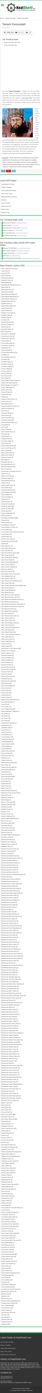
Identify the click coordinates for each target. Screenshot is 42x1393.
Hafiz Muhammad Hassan (9, 602)
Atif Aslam (4, 434)
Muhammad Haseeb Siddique (10, 949)
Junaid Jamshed (6, 744)
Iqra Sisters (4, 718)
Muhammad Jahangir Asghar (9, 977)
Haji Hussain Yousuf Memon (9, 648)
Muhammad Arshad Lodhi (8, 898)
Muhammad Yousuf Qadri (8, 1093)
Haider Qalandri (5, 646)
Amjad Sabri (4, 394)
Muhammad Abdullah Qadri (9, 856)
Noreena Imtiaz (5, 1112)
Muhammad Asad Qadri (8, 902)
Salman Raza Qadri (7, 1170)
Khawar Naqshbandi (7, 769)
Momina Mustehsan (7, 839)
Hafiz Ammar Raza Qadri (8, 557)
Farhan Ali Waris (6, 508)
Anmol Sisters (5, 401)
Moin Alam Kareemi (7, 830)
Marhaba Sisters (6, 809)
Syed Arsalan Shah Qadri (8, 1233)
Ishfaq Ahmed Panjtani (8, 723)
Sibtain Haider (5, 1200)
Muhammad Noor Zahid (8, 1016)
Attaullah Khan (5, 438)
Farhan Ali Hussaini (7, 504)
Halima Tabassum (6, 653)
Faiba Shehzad (5, 487)
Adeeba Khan (5, 317)
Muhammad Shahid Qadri (8, 1047)
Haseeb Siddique (6, 660)
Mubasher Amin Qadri (7, 842)
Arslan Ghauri (5, 415)
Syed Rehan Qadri (6, 1249)
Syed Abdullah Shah (7, 1219)
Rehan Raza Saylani (7, 1154)
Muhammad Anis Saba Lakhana (10, 884)
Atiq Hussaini (5, 436)
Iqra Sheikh (4, 716)
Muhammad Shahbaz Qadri (9, 1042)
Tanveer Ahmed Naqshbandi (9, 1273)
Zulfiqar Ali (4, 1324)
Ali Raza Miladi (5, 369)
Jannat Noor (4, 730)
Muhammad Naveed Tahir (8, 1012)
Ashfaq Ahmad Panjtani (8, 422)
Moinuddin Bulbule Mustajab (9, 835)
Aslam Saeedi (5, 429)
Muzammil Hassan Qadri (8, 1100)
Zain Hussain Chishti (7, 1312)
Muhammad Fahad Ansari (8, 921)
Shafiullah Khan (5, 1182)
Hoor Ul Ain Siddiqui (7, 685)
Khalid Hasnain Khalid (7, 762)
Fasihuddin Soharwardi (8, 518)
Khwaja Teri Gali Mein (17, 248)
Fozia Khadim (5, 529)
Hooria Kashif (5, 688)
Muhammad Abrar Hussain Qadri (10, 858)
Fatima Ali (4, 520)
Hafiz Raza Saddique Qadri (9, 623)
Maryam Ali (4, 811)
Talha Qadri (4, 1268)
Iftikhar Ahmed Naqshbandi (9, 699)
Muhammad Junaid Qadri (8, 981)
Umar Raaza (5, 1277)
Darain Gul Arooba (6, 476)
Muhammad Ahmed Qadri (8, 867)
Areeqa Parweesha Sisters (9, 406)
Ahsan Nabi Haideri (7, 343)
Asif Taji (3, 427)
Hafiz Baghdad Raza (7, 576)
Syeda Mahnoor (5, 1259)
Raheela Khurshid (6, 1133)
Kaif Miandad (5, 748)
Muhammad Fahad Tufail (8, 923)
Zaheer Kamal (5, 1310)
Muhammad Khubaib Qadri (9, 988)
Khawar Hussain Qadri (7, 767)
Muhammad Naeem (7, 1007)
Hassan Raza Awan (7, 676)
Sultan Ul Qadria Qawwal (8, 1212)
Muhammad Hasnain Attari (9, 951)
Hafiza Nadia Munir (6, 641)
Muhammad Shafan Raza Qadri (10, 1040)
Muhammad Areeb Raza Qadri (10, 888)
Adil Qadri (4, 320)
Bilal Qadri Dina (5, 462)
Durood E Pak (5, 212)
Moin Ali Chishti (5, 832)
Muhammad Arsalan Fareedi (9, 891)
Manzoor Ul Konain (6, 802)
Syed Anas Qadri (10, 18)
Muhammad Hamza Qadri (8, 944)
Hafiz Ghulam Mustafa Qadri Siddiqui (12, 585)
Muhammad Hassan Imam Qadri (10, 953)
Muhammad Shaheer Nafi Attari (10, 1044)
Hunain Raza (5, 695)
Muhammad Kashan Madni (9, 986)
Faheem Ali (4, 483)
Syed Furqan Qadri (6, 1238)
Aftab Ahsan (4, 327)
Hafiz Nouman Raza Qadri (9, 616)
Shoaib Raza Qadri (6, 1196)
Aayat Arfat (4, 271)
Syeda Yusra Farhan (7, 1263)
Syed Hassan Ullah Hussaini (9, 1240)
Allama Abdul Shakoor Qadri (9, 380)
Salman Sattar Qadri (7, 1172)
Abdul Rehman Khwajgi (8, 294)
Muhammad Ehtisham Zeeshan (10, 916)
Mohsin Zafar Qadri (7, 828)
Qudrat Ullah (5, 1121)
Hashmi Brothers (6, 662)
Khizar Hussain (5, 774)
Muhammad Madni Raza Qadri (10, 993)
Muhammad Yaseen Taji (8, 1086)
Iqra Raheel (4, 713)
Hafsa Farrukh (5, 644)
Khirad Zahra (5, 772)
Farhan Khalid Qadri (7, 513)
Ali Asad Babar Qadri (7, 357)
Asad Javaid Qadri (6, 418)
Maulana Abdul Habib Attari (9, 818)
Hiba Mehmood (5, 678)
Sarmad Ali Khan (6, 1177)
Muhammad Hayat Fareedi (9, 960)
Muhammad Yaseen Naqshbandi (10, 1084)
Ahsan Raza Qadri (6, 345)
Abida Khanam (5, 308)
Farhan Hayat (5, 511)
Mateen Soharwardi (7, 816)
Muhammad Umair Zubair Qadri (10, 1065)
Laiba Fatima (5, 786)
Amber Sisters (5, 390)
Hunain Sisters (5, 697)
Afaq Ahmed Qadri (6, 322)
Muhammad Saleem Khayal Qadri (11, 1033)
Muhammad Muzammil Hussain (10, 1002)
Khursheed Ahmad (6, 776)
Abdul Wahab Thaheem (8, 299)
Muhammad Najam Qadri (8, 1009)
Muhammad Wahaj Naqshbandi (10, 1077)
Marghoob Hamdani (7, 804)
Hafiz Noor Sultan (6, 613)
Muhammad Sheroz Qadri (8, 1051)
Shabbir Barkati (5, 1179)
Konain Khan (5, 783)
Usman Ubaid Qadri (7, 1287)
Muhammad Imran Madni (8, 972)
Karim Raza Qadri (6, 755)
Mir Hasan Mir (5, 825)
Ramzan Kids (5, 1138)
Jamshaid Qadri (5, 727)
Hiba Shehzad (5, 683)
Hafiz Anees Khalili (6, 560)
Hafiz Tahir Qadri (6, 630)
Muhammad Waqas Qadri (8, 1079)
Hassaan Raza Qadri (7, 669)
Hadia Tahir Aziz (6, 546)
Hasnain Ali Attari (6, 664)
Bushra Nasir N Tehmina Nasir (10, 471)
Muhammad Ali (5, 877)
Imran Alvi (4, 704)
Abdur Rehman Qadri (7, 306)
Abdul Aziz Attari (6, 280)
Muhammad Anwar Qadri (8, 886)
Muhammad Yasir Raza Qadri (10, 1089)
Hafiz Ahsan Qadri (6, 555)
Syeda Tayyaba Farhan (8, 1261)
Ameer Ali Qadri (5, 392)
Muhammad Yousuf (7, 1091)
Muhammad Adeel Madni (8, 860)
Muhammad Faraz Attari (8, 935)
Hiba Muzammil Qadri (7, 681)
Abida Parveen (5, 310)
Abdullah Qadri (5, 303)
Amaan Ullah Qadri (6, 387)
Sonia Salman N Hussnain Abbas (11, 1207)
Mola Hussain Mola (15, 223)
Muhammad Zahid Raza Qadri (10, 1098)
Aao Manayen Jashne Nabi (15, 228)
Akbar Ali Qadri (5, 350)
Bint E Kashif (5, 469)
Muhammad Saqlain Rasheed (10, 1037)
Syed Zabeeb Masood (7, 1254)
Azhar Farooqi (5, 450)
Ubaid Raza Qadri (6, 1275)
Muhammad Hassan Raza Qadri (10, 958)
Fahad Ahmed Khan (7, 480)
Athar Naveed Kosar (7, 431)
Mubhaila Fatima (6, 846)
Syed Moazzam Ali (6, 1245)
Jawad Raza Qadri (6, 739)
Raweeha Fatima (6, 1149)
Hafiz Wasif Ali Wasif (7, 632)
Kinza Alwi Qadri (6, 779)
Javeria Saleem (5, 737)
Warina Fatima (5, 1298)
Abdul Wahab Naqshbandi (8, 296)
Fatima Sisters (5, 522)
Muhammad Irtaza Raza (8, 974)
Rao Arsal (4, 1142)
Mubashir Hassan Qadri (8, 844)
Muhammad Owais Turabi (8, 1021)
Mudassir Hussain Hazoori (9, 849)
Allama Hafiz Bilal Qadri (8, 383)
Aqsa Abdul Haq (6, 404)
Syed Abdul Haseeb (7, 1214)
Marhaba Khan (5, 807)
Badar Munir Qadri (6, 455)
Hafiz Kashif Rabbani (7, 590)
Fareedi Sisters (5, 501)
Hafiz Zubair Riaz (6, 637)
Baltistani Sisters (6, 457)
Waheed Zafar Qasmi (7, 1291)
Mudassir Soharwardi (7, 851)
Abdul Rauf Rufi (5, 292)
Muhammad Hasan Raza (8, 946)
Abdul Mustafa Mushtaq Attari (10, 285)
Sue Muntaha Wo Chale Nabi (21, 258)
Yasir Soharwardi (6, 1305)
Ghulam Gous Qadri (7, 539)
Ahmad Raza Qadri (6, 338)
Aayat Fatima (5, 275)
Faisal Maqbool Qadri (7, 492)
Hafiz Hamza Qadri (6, 588)
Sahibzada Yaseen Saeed (8, 1161)
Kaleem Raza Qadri (7, 751)
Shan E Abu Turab (6, 193)
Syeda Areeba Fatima (7, 1256)
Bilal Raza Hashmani (7, 466)
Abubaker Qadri (5, 315)
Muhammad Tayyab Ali (8, 1061)
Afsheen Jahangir (6, 324)
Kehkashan (4, 758)
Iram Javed (4, 720)
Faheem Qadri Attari (7, 485)
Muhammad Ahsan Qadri (8, 870)
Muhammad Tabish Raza (8, 1058)
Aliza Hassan (5, 376)
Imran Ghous (5, 706)
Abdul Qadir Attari (6, 289)
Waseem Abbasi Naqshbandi (9, 1301)
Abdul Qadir (4, 287)
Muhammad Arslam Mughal (9, 900)
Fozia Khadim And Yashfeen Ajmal (11, 532)
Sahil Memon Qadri (7, 1163)
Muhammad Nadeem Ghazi (9, 1005)
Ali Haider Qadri (5, 362)
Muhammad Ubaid (6, 1063)
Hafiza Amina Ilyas (6, 639)
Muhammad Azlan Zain (8, 907)
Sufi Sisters (4, 1210)
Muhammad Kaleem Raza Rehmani (11, 984)
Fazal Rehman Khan (7, 525)
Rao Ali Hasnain (6, 1140)
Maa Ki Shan (5, 209)
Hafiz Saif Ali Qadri (6, 625)
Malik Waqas (5, 800)
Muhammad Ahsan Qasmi (9, 872)
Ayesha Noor (5, 443)
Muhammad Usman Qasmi (9, 1072)
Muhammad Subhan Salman (9, 1056)
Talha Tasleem (5, 1270)
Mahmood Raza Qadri (7, 790)
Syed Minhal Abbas (7, 1242)
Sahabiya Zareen (6, 1158)
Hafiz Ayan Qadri (6, 569)
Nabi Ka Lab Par (6, 206)
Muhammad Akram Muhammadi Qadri (12, 874)
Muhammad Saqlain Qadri (9, 1035)
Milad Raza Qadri (6, 823)
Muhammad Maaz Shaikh (8, 991)
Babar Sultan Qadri (6, 452)
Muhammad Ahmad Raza (8, 865)
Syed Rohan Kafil (6, 1252)
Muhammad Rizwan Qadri (8, 1026)
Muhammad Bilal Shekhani (9, 914)
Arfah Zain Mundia (6, 408)
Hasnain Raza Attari (7, 667)
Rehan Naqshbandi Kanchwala (10, 1151)
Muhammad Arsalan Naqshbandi (10, 893)
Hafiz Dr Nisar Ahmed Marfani (10, 581)
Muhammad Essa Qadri (8, 918)
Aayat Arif (4, 273)
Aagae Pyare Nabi (16, 253)
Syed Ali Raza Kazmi (7, 1228)
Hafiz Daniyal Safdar (7, 578)
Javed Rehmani (5, 734)
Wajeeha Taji (5, 1294)
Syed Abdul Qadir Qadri (8, 1217)
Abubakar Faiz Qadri (7, 313)
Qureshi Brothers (6, 1124)
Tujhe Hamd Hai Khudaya (8, 190)
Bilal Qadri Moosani (7, 464)
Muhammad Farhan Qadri (8, 937)
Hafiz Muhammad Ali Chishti (9, 597)
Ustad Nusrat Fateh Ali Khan (9, 1289)
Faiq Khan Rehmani (7, 490)
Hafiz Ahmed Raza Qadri (8, 553)
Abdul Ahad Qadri (6, 278)
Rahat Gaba (4, 1131)
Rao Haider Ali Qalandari (8, 1147)
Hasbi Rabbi (11, 225)
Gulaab (3, 543)
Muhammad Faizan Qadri (8, 930)
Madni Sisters (5, 788)
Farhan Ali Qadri (6, 506)
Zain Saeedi (4, 1317)
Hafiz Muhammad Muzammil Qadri (11, 606)
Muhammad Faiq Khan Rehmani (10, 925)
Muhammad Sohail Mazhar (9, 1054)
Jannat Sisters (5, 732)
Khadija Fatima (5, 760)
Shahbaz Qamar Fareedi (8, 1184)
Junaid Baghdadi (6, 741)
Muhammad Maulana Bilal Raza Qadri (12, 995)
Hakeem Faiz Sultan (7, 651)
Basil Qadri (4, 459)
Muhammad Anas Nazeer (8, 881)
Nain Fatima (4, 1105)
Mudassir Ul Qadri (6, 853)
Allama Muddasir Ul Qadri (8, 385)
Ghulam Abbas (5, 536)
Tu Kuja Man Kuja (16, 233)
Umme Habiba (5, 1280)
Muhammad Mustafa (7, 1000)
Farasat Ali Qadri (6, 497)
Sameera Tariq (5, 1175)
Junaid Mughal (5, 746)
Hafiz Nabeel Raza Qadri (8, 611)
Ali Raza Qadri (5, 371)
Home (2, 18)
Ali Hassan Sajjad (6, 366)
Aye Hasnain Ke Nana (7, 184)
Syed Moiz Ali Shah (7, 1247)
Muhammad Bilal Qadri (8, 911)
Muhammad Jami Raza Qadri (9, 979)
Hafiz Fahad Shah (6, 583)
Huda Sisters (5, 692)
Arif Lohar (4, 411)
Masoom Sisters (6, 814)
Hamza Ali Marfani (6, 658)
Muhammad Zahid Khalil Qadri (10, 1096)
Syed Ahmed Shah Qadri (8, 1224)
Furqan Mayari (5, 534)
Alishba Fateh (5, 373)
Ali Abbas (4, 355)
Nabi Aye (4, 200)
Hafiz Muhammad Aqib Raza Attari (11, 599)
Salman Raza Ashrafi (7, 1168)
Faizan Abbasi (5, 494)
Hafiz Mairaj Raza (6, 592)
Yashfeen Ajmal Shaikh (8, 1303)
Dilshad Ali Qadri (6, 478)
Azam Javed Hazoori (7, 448)
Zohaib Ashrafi (5, 1322)
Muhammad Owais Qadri (8, 1019)
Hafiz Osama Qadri (7, 618)
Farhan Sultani (5, 515)
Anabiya (3, 397)
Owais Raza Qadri (6, 1114)
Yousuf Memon (5, 1308)
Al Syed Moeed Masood (8, 352)
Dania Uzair (4, 473)
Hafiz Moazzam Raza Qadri (9, 595)
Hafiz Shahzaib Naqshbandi (9, 627)
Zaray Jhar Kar (5, 203)
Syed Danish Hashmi (7, 1235)
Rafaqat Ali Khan (6, 1126)
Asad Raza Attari (6, 420)
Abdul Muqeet (5, 282)
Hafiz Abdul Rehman (7, 548)
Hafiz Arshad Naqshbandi (8, 562)
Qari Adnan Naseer (6, 1117)
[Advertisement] (21, 69)
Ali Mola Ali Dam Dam (15, 235)
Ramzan (3, 1135)
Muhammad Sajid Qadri (8, 1030)
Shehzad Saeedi (6, 1193)
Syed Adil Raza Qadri (7, 1221)
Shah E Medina (13, 230)
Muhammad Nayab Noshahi (9, 1014)
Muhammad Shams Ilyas (8, 1049)
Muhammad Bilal (6, 909)
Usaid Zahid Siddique (7, 1284)
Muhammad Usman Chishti (9, 1070)
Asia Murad (4, 424)
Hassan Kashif (5, 674)
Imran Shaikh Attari (7, 709)
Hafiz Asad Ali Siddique (8, 567)
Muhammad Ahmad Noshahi (9, 863)
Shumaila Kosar (6, 1198)
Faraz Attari (4, 499)
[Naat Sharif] (21, 7)
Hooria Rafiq (4, 690)
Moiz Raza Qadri (6, 837)
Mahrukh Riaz (5, 795)
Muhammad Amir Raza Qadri (9, 879)
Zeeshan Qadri (5, 1319)
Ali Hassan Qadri (6, 364)
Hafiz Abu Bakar (6, 550)
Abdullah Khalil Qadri (7, 301)
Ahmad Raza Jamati (7, 334)
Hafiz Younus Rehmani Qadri (9, 634)
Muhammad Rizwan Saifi (8, 1028)
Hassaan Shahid (6, 671)
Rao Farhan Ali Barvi (7, 1145)
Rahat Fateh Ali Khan (7, 1128)
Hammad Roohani (6, 655)
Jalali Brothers (5, 725)
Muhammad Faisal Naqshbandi (10, 928)
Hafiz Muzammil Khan (7, 609)
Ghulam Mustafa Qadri (8, 541)
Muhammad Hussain (7, 963)
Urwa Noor (4, 1282)
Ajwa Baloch (5, 348)
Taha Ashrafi (5, 1266)
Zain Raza (4, 1315)
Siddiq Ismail (5, 1203)
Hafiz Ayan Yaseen (6, 571)
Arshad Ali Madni (6, 413)
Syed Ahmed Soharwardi (8, 1226)
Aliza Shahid (5, 378)
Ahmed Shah (5, 341)
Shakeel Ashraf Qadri (7, 1189)
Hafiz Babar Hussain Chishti (9, 574)
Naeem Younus (5, 1103)
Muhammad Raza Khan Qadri (10, 1023)
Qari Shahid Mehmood (7, 1119)
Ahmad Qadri (5, 331)
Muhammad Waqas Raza (8, 1082)
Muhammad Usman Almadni (9, 1068)
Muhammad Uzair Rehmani (9, 1075)
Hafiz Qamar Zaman (7, 620)
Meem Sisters (5, 821)
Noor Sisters (5, 1110)
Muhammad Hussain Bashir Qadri (11, 965)
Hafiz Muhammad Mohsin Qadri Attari (12, 604)
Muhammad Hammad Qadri (9, 942)
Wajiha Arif (4, 1296)
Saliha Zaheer (5, 1165)
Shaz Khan (4, 1191)
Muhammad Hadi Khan (8, 939)
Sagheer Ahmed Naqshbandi (9, 1156)
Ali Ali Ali (12, 256)
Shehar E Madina (6, 187)
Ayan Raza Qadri (6, 441)
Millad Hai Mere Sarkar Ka (9, 197)
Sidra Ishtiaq (5, 1205)
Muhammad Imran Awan (8, 970)
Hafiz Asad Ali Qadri (7, 564)
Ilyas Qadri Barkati (6, 702)
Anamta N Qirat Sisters (8, 399)
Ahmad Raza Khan (6, 336)
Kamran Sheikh (5, 753)
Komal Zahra (5, 781)
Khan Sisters (5, 765)
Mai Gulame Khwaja (17, 250)
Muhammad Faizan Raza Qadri (10, 932)
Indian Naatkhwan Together (9, 711)
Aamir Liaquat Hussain (8, 268)
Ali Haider (4, 359)
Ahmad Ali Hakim (6, 329)
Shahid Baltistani (6, 1186)
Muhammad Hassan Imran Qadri (10, 956)
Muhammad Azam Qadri (8, 905)
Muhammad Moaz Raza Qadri (10, 998)
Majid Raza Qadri (6, 797)
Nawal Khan (4, 1107)
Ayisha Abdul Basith (7, 445)
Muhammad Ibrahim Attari (8, 967)
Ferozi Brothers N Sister (8, 527)
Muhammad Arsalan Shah (8, 895)
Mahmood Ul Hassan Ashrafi (9, 793)
